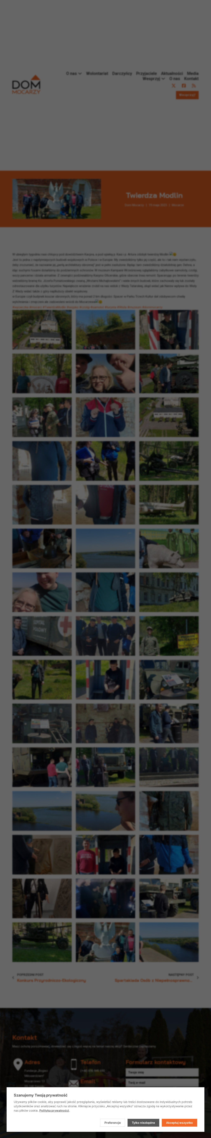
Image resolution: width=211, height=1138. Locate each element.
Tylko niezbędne (143, 1122)
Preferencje (112, 1122)
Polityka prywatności (54, 1110)
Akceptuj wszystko (179, 1122)
